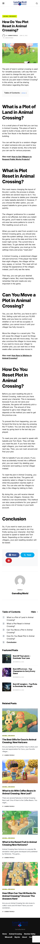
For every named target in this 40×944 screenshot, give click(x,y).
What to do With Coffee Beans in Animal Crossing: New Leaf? (19, 792)
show (24, 93)
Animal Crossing (9, 16)
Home (4, 934)
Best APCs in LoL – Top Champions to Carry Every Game (24, 671)
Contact (32, 937)
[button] (3, 3)
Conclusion (11, 642)
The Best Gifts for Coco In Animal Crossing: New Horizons (19, 741)
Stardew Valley (29, 934)
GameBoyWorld (20, 593)
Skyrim (17, 937)
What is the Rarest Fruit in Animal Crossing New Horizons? (19, 843)
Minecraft (8, 937)
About (24, 937)
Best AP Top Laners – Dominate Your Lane (21, 657)
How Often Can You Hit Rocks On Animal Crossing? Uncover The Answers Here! (19, 896)
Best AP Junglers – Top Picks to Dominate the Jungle (25, 685)
